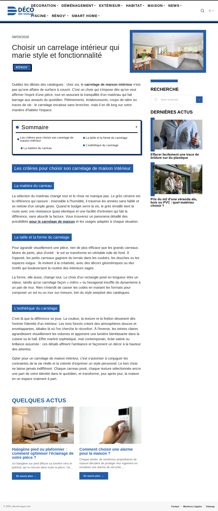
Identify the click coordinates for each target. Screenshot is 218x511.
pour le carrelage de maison (52, 221)
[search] (202, 11)
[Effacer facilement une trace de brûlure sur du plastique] (177, 134)
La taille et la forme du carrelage (106, 137)
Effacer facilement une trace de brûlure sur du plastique (175, 156)
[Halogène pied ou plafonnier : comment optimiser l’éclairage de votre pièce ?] (43, 425)
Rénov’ (22, 67)
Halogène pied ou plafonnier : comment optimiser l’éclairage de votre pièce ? (43, 453)
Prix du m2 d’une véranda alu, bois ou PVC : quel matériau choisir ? (174, 202)
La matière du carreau (38, 148)
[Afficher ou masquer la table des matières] (93, 127)
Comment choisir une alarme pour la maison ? (106, 451)
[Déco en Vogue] (20, 10)
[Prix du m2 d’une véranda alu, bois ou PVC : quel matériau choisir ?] (177, 179)
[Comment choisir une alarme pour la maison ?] (110, 425)
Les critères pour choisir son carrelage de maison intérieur (46, 139)
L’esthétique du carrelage (102, 145)
